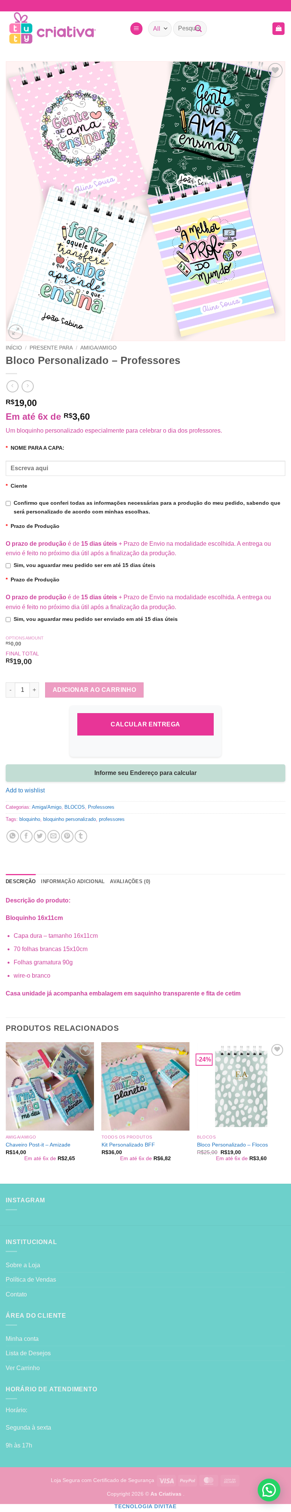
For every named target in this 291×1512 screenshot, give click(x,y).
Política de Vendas (31, 1279)
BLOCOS (74, 807)
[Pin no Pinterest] (67, 836)
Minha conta (22, 1339)
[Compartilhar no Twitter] (40, 836)
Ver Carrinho (23, 1368)
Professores (101, 807)
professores (112, 819)
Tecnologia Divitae (145, 1506)
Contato (16, 1294)
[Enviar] (198, 28)
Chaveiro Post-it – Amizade (38, 1145)
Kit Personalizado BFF (128, 1145)
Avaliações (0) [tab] (130, 881)
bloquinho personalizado (69, 819)
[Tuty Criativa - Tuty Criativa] (65, 28)
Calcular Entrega (145, 724)
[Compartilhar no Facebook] (26, 836)
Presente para (51, 348)
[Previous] (6, 1112)
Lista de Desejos (28, 1353)
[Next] (285, 1112)
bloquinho (29, 819)
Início (14, 348)
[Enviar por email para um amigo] (53, 836)
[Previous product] (27, 386)
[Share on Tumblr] (81, 836)
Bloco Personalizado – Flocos (232, 1145)
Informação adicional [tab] (73, 881)
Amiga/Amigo (98, 348)
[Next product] (12, 386)
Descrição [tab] (21, 881)
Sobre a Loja (23, 1265)
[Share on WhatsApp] (12, 836)
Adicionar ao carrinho (94, 690)
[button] (136, 28)
